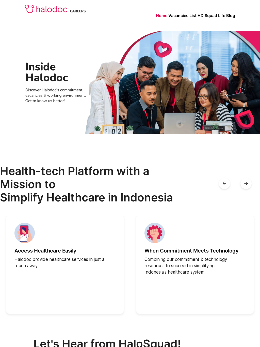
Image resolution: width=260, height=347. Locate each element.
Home (161, 15)
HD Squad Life (211, 15)
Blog (230, 15)
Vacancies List (182, 15)
